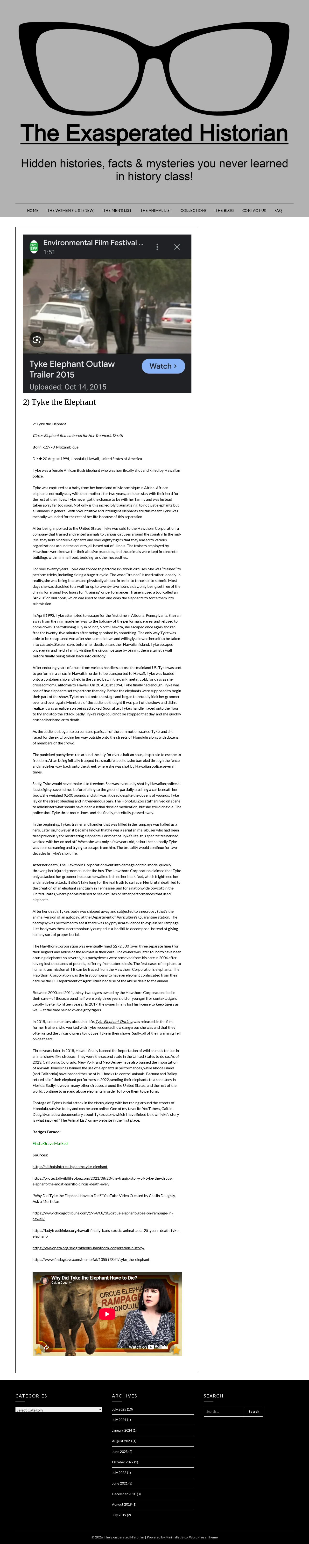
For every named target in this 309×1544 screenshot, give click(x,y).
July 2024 (119, 1420)
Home (33, 210)
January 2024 (122, 1430)
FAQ (278, 210)
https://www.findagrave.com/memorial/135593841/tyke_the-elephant (91, 1259)
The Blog (224, 210)
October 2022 (122, 1462)
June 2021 (120, 1483)
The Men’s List (117, 210)
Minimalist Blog (177, 1537)
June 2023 (120, 1451)
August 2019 (122, 1504)
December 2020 (124, 1494)
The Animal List (156, 210)
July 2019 (119, 1515)
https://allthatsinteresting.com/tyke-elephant (70, 1166)
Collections (194, 210)
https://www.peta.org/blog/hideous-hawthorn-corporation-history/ (88, 1247)
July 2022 (119, 1472)
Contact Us (254, 210)
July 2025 (119, 1409)
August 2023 (122, 1441)
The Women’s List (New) (71, 210)
